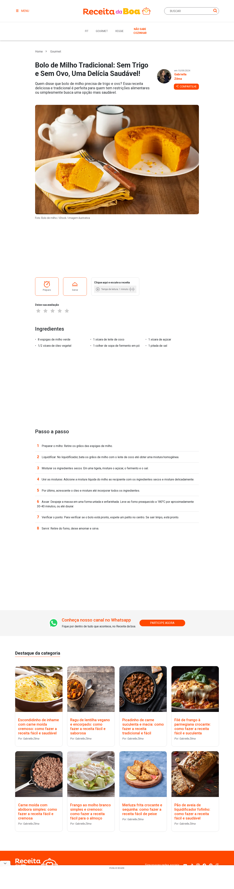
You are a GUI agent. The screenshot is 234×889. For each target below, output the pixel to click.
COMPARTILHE (188, 86)
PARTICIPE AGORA (162, 623)
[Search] (215, 11)
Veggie (119, 31)
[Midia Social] (185, 865)
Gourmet (102, 31)
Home (39, 51)
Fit (86, 31)
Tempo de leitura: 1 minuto (114, 289)
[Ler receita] (98, 289)
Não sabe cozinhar (140, 31)
